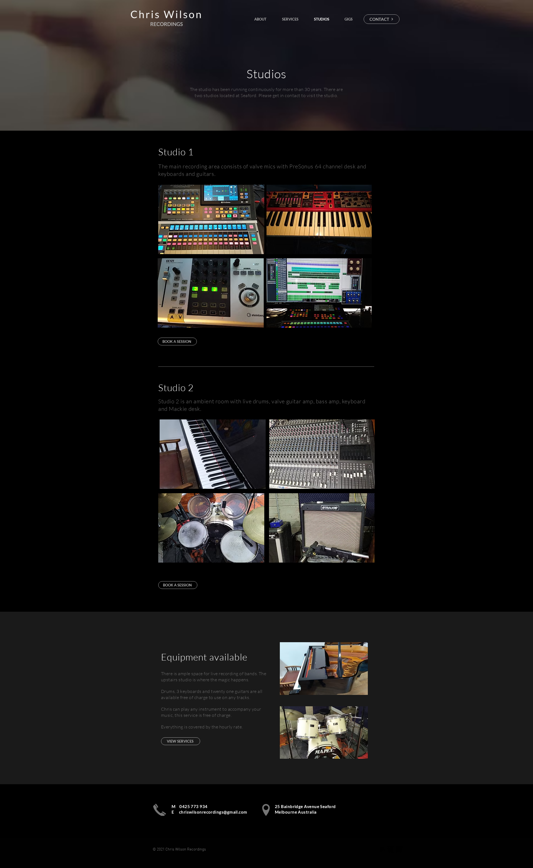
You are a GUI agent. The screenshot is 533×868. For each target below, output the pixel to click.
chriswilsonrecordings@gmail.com (213, 811)
